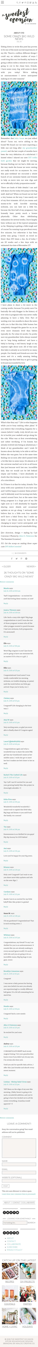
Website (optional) (12, 1177)
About (7, 1203)
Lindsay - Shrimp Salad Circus (15, 1082)
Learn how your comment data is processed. (19, 1194)
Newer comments (7, 582)
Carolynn (7, 892)
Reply (6, 603)
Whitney (7, 935)
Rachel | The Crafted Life (13, 775)
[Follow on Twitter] (7, 1212)
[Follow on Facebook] (4, 1212)
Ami (5, 848)
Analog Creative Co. (25, 1343)
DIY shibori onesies (13, 546)
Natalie (6, 1006)
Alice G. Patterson (26, 536)
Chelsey (7, 698)
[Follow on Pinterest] (14, 1212)
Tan (5, 827)
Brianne (7, 867)
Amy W (6, 720)
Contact (16, 1203)
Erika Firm (8, 799)
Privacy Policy (14, 1250)
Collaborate (28, 1203)
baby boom (19, 138)
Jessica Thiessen (10, 610)
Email (5, 1169)
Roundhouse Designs (22, 1341)
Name (5, 1161)
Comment (7, 1137)
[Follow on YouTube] (17, 1212)
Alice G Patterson (10, 1025)
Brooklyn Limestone (11, 971)
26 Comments (20, 553)
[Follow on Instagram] (11, 1212)
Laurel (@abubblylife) (12, 741)
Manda (6, 588)
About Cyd (19, 33)
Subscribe (12, 1247)
